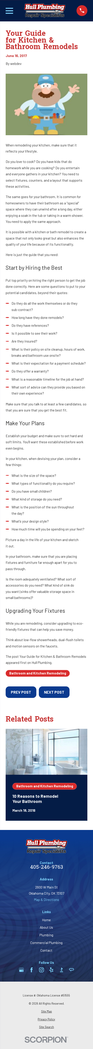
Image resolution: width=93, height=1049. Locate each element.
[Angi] (71, 969)
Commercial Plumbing (46, 943)
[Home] (44, 10)
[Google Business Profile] (21, 969)
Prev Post (21, 692)
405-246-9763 (46, 867)
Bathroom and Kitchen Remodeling (37, 673)
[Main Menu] (9, 11)
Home (46, 920)
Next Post (54, 692)
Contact (46, 950)
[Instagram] (41, 969)
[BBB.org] (61, 969)
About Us (46, 927)
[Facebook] (31, 969)
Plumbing (46, 935)
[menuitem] (47, 1011)
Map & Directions (46, 900)
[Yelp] (51, 969)
